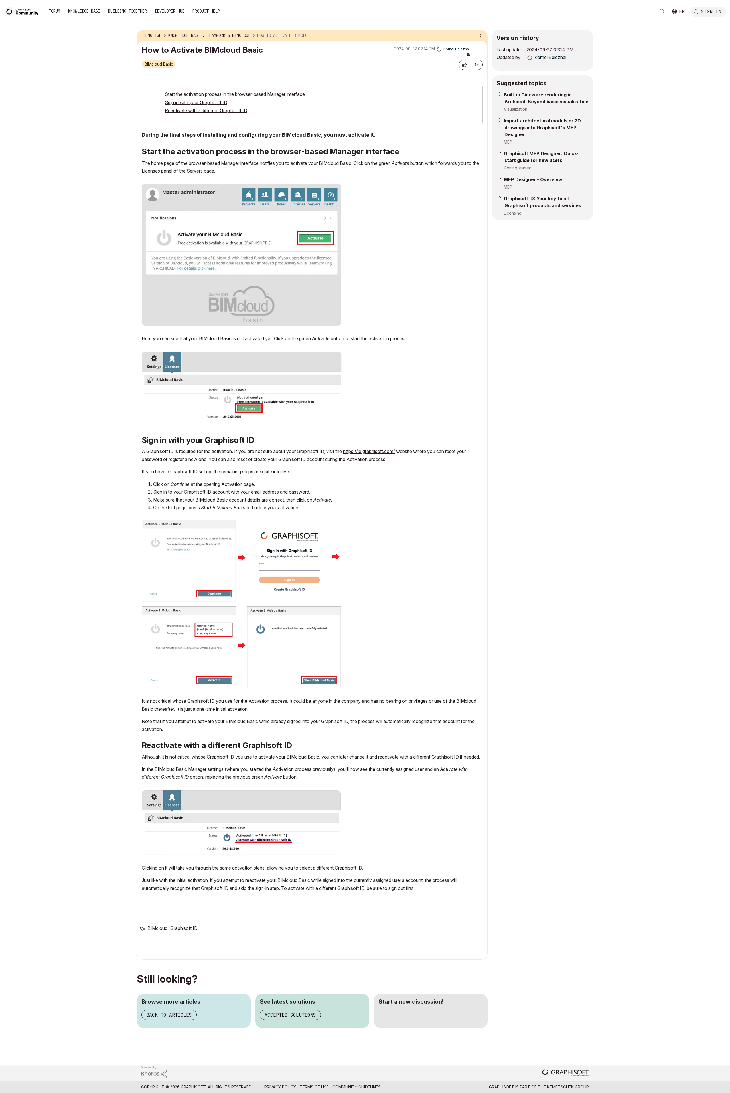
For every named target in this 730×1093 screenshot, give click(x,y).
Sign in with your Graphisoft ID (196, 102)
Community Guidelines (356, 1086)
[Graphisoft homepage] (565, 1073)
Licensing (513, 213)
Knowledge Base (84, 11)
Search (662, 12)
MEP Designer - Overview (533, 179)
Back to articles (169, 1015)
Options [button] (479, 35)
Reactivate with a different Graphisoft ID (206, 110)
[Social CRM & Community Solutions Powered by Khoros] (154, 1072)
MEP (508, 142)
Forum (54, 11)
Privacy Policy (280, 1086)
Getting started (518, 167)
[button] (464, 65)
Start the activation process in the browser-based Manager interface (235, 94)
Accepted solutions (290, 1015)
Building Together (127, 11)
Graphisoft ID (184, 928)
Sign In (711, 11)
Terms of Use (314, 1086)
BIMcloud (157, 928)
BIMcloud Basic (159, 64)
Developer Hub (169, 11)
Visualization (515, 109)
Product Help (206, 11)
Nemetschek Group (568, 1086)
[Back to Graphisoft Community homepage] (23, 11)
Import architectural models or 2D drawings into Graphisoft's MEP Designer (542, 127)
